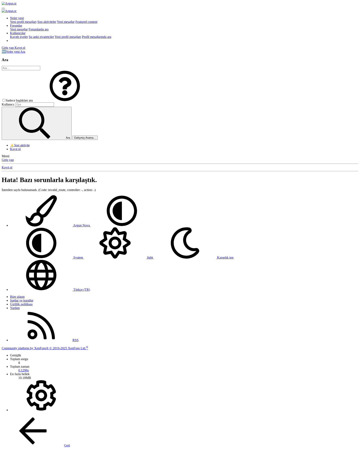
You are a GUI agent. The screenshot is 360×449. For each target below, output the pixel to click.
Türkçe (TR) (81, 289)
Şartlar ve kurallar (21, 300)
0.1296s (23, 370)
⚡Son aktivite (20, 145)
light (150, 257)
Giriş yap (8, 160)
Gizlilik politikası (21, 304)
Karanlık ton (225, 257)
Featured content (86, 22)
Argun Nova (81, 225)
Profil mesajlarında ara (96, 37)
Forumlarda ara (39, 29)
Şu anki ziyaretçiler (41, 37)
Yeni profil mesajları (23, 22)
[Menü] (3, 8)
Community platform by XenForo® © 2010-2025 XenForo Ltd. (45, 348)
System (78, 257)
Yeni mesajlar (66, 22)
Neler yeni (17, 18)
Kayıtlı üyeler (19, 37)
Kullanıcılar (17, 33)
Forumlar (16, 25)
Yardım (15, 308)
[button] (65, 100)
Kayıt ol (15, 149)
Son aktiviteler (46, 22)
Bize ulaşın (17, 296)
